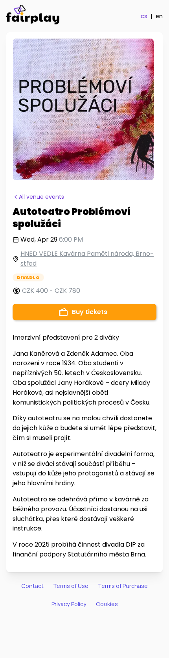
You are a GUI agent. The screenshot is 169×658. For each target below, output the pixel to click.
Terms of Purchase (123, 586)
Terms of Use (70, 586)
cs (144, 16)
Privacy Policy (68, 604)
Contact (32, 586)
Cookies (107, 604)
